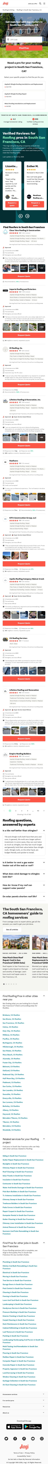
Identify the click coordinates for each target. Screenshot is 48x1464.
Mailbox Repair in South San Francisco (18, 1357)
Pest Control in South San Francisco (17, 1288)
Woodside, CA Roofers (12, 1130)
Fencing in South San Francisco (15, 1296)
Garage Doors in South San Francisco (17, 1284)
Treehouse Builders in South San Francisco (20, 1203)
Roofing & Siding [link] (8, 10)
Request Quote (24, 276)
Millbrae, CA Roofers (11, 1035)
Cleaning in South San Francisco (15, 1292)
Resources (6, 1407)
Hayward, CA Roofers (11, 1114)
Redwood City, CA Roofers (13, 1074)
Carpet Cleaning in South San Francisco (18, 1320)
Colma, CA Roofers (10, 1027)
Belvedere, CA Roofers (12, 1126)
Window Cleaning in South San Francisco (19, 1377)
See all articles (12, 929)
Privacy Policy (30, 1453)
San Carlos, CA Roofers (12, 1086)
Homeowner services (10, 1394)
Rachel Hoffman (9, 953)
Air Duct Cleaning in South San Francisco (19, 1385)
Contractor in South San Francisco (16, 1183)
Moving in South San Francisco (15, 1276)
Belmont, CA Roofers (11, 1066)
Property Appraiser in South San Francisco (20, 1369)
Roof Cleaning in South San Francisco (18, 1172)
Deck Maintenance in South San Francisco (19, 1324)
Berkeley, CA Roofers (11, 1106)
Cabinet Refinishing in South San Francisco (20, 1328)
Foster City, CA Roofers (12, 1062)
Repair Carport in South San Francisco (18, 1211)
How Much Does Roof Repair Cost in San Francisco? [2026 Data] (14, 960)
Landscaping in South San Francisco (17, 1304)
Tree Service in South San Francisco (17, 1280)
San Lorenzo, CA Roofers (13, 1102)
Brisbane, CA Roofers (11, 1015)
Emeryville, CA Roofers (12, 1098)
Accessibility (23, 1456)
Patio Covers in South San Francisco (17, 1207)
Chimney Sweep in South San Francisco (18, 1199)
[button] (6, 268)
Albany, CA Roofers (11, 1110)
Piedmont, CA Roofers (12, 1082)
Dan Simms (36, 953)
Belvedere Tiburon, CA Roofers (15, 1118)
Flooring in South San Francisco (15, 1353)
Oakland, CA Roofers (11, 1070)
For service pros (8, 1401)
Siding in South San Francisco (14, 1156)
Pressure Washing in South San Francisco (19, 1312)
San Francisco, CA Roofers (13, 1023)
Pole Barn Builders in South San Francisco (19, 1191)
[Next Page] (44, 810)
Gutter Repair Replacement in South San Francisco (23, 1160)
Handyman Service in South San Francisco (20, 1308)
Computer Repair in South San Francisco (19, 1361)
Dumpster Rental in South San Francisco (19, 1215)
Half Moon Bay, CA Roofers (14, 1078)
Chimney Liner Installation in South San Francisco (23, 1223)
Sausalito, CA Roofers (11, 1094)
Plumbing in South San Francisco (16, 1262)
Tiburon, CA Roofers (11, 1122)
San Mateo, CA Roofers (12, 1051)
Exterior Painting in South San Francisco (19, 1316)
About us (6, 1413)
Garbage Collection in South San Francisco (20, 1381)
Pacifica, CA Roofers (11, 1039)
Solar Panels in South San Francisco (17, 1176)
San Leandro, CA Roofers (13, 1090)
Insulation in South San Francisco (16, 1180)
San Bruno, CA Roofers (12, 1019)
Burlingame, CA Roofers (12, 1043)
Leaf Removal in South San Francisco (18, 1332)
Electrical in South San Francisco (16, 1272)
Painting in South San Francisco (15, 1336)
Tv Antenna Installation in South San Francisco (22, 1195)
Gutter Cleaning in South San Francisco (18, 1219)
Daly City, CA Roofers (11, 1031)
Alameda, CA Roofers (11, 1058)
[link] (7, 197)
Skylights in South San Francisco (16, 1164)
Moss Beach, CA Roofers (12, 1055)
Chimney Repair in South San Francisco (18, 1168)
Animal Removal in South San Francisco (19, 1227)
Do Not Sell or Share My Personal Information (24, 1459)
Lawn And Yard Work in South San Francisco (20, 1300)
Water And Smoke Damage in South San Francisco (23, 1187)
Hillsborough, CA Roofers (13, 1047)
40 (38, 811)
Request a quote (12, 204)
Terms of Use (18, 1453)
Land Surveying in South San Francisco (18, 1373)
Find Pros (24, 48)
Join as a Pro (32, 4)
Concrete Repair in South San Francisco (18, 1365)
